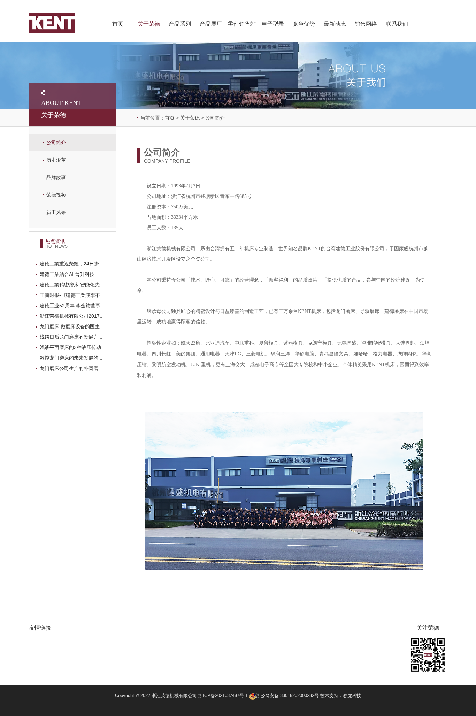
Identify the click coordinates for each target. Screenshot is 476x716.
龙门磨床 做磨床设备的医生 (70, 326)
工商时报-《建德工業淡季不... (72, 295)
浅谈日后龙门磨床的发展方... (71, 337)
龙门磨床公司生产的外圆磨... (71, 368)
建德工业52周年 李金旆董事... (72, 305)
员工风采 (56, 212)
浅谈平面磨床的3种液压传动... (72, 347)
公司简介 (56, 142)
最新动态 (335, 24)
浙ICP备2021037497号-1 (223, 695)
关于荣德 (149, 24)
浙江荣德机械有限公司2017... (72, 316)
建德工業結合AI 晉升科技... (69, 274)
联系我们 (397, 24)
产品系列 (180, 24)
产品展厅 (211, 24)
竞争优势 (304, 24)
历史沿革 (56, 160)
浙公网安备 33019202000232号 (288, 695)
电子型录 (273, 24)
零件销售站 (242, 24)
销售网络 (366, 24)
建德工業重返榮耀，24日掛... (71, 264)
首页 (117, 24)
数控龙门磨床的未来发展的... (71, 358)
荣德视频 (56, 195)
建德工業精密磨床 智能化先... (72, 284)
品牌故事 (56, 177)
